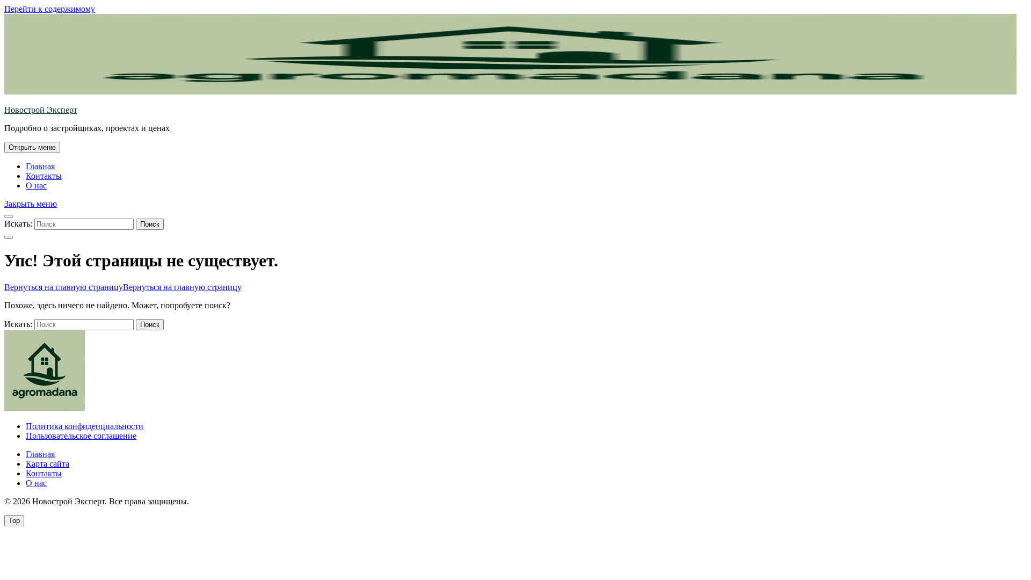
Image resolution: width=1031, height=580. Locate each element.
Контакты (44, 175)
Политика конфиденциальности (84, 426)
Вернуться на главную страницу (123, 287)
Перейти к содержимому (49, 8)
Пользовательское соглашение (81, 435)
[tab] (32, 147)
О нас (36, 185)
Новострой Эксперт (40, 109)
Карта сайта (47, 463)
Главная (40, 166)
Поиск (149, 224)
